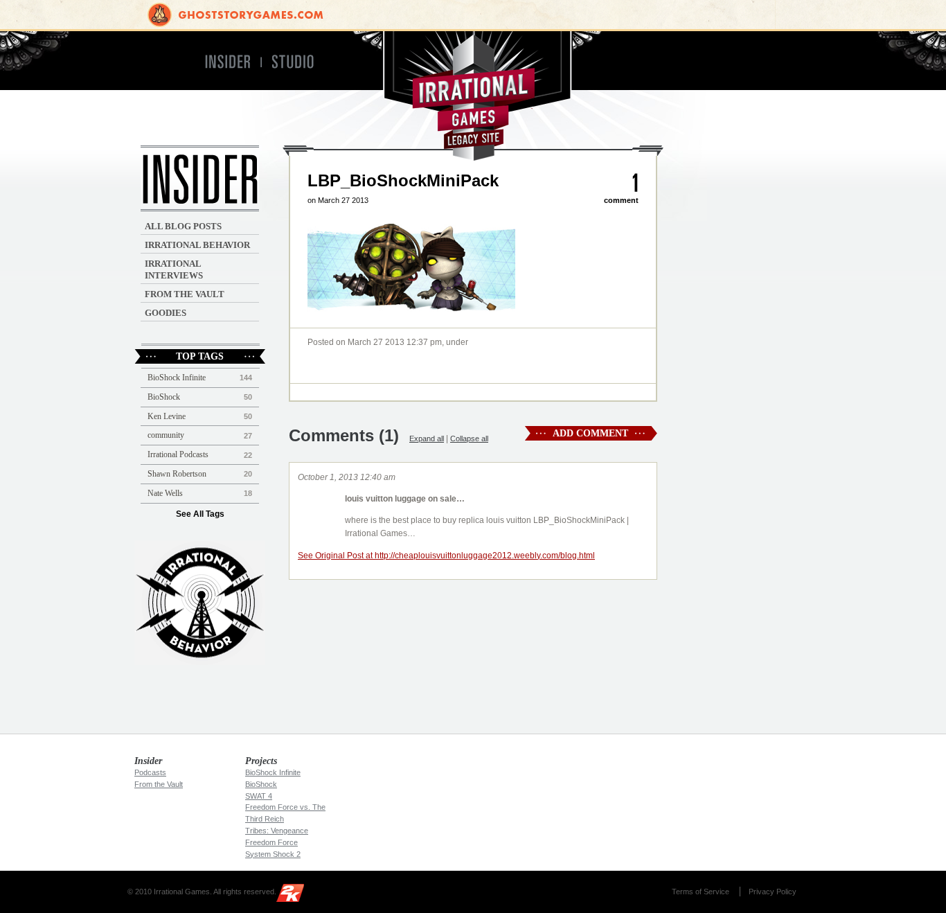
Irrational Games (473, 96)
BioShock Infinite (177, 377)
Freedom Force (271, 842)
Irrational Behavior (197, 245)
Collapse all (469, 438)
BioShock (164, 397)
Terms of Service (700, 891)
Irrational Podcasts (178, 454)
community (166, 435)
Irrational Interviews (174, 269)
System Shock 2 (273, 854)
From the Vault (184, 294)
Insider (227, 62)
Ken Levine (167, 416)
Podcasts (150, 772)
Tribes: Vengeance (276, 830)
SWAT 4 (258, 796)
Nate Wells (165, 493)
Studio (298, 62)
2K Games (293, 895)
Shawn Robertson (177, 474)
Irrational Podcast (199, 602)
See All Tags (200, 514)
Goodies (165, 313)
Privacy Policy (772, 891)
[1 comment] (635, 183)
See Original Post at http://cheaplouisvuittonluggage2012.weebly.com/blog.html (446, 555)
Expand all (426, 438)
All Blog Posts (183, 226)
